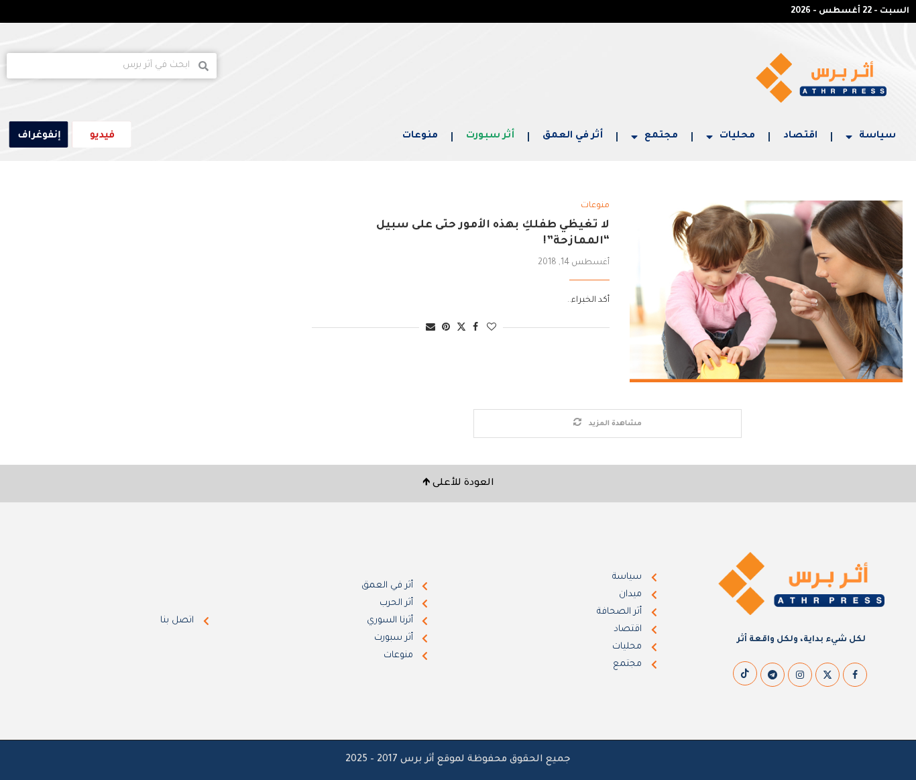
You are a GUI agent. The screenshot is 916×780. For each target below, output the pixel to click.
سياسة (877, 136)
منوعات (420, 136)
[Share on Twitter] (461, 328)
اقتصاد (800, 136)
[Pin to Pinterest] (446, 328)
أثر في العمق (572, 136)
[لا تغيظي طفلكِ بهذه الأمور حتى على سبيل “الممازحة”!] (766, 292)
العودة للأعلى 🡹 (458, 483)
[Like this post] (491, 328)
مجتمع (661, 136)
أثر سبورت (490, 136)
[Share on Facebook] (475, 328)
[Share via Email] (430, 328)
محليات (737, 136)
